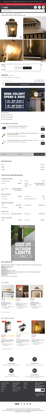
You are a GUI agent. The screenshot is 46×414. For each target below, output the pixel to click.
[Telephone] (35, 7)
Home (2, 13)
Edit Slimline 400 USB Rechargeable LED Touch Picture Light (6, 304)
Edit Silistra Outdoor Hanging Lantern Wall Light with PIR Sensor (7, 341)
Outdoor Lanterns (17, 13)
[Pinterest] (27, 404)
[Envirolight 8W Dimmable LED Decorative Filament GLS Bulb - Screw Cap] (3, 142)
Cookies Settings (18, 67)
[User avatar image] (39, 7)
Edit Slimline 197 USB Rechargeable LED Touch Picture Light (35, 304)
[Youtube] (30, 404)
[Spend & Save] (23, 100)
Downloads (3, 154)
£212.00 (40, 154)
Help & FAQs (3, 384)
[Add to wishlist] (3, 84)
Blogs (25, 386)
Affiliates (25, 388)
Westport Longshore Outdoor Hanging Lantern (37, 340)
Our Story (26, 384)
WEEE (2, 391)
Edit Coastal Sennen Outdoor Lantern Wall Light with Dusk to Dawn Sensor (23, 341)
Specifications (20, 154)
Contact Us (3, 386)
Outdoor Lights (9, 13)
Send (43, 389)
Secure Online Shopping (15, 385)
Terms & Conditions (16, 387)
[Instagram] (24, 404)
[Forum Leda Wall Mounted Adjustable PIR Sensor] (3, 128)
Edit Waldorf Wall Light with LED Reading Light (22, 304)
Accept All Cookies (27, 67)
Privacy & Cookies (16, 389)
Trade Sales (14, 390)
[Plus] (39, 80)
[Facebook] (21, 404)
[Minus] (6, 80)
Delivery (2, 388)
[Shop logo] (6, 7)
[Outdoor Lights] (23, 243)
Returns (2, 389)
